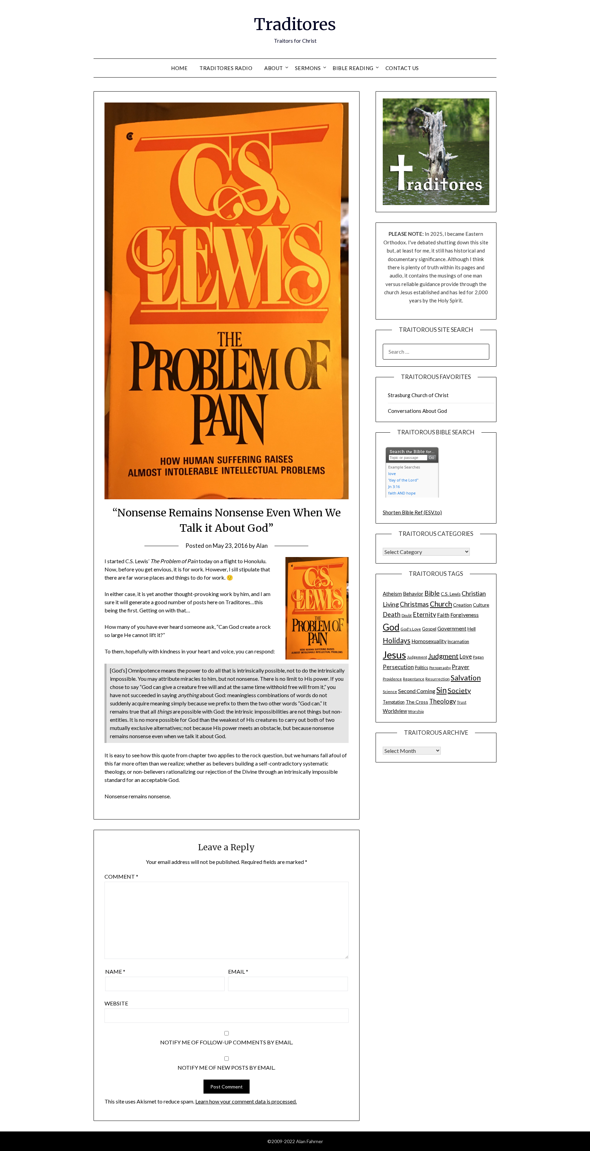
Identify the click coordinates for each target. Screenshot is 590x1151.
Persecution (398, 667)
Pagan (478, 656)
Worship (416, 711)
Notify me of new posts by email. (226, 1067)
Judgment (443, 656)
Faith (443, 614)
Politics (421, 667)
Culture (481, 605)
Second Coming (416, 691)
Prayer (460, 667)
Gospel (429, 629)
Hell (471, 629)
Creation (462, 605)
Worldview (395, 711)
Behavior (413, 594)
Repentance (413, 679)
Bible (432, 593)
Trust (461, 702)
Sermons (308, 68)
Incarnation (458, 641)
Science (390, 691)
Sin (441, 690)
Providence (392, 679)
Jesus (394, 655)
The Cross (417, 702)
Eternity (424, 614)
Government (451, 628)
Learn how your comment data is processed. (246, 1101)
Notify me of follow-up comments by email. (226, 1042)
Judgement (417, 656)
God (391, 627)
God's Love (411, 628)
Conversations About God (417, 411)
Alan (262, 545)
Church (441, 604)
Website (116, 1003)
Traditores (295, 24)
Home (179, 68)
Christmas (414, 604)
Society (459, 690)
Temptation (394, 702)
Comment (121, 876)
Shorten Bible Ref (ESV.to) (412, 512)
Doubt (407, 615)
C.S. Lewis (451, 594)
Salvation (466, 677)
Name (115, 971)
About (273, 68)
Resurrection (437, 678)
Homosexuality (429, 641)
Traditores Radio (225, 68)
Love (466, 656)
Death (392, 614)
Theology (442, 701)
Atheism (392, 594)
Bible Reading (353, 68)
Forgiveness (464, 614)
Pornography (440, 667)
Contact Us (402, 68)
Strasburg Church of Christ (418, 395)
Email (238, 971)
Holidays (396, 640)
